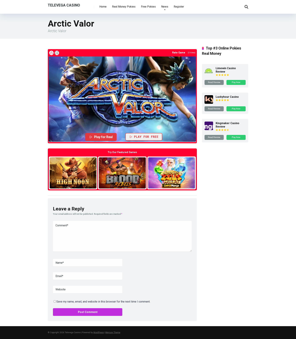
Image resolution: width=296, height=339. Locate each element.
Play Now (236, 82)
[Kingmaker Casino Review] (209, 129)
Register (179, 6)
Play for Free (146, 137)
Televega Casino (64, 5)
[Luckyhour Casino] (209, 102)
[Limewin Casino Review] (209, 74)
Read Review (214, 82)
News (164, 6)
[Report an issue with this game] (51, 53)
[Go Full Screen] (57, 53)
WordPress (98, 332)
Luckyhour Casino (227, 96)
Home (103, 6)
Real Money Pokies (123, 6)
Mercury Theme (112, 332)
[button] (122, 99)
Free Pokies (148, 6)
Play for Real (103, 137)
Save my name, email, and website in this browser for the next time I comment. (103, 301)
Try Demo (73, 172)
